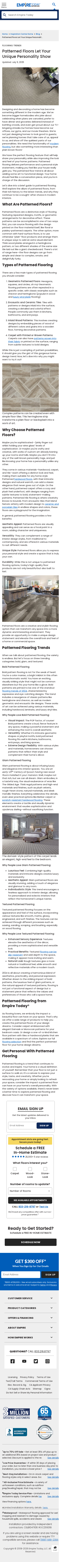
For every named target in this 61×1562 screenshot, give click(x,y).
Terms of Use (43, 1377)
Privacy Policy (27, 1377)
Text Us (43, 1206)
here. (29, 1501)
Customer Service (20, 1298)
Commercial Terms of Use (39, 1381)
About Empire (17, 1327)
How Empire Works (20, 1337)
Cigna (47, 1388)
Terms (43, 1285)
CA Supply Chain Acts (19, 1388)
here (41, 1496)
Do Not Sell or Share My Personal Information (29, 1392)
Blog (38, 34)
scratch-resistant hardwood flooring (22, 800)
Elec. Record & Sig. (17, 1384)
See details (53, 1457)
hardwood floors (23, 479)
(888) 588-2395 (49, 1539)
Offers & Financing (20, 1318)
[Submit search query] (4, 15)
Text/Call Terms (14, 1381)
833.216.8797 (42, 1351)
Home (5, 34)
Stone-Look (45, 1175)
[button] (54, 4)
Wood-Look (30, 1175)
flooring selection (11, 1041)
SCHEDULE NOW (30, 1242)
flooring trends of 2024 (14, 690)
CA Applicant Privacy (39, 1384)
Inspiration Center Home (22, 34)
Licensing (12, 1377)
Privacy (53, 1285)
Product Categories (22, 1308)
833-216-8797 (27, 1206)
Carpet (15, 1173)
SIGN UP (44, 1125)
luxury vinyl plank (22, 296)
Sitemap (37, 1388)
